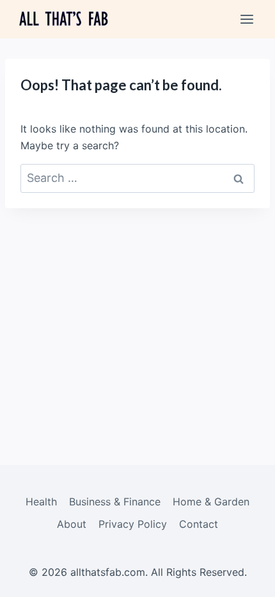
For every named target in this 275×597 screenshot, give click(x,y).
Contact (198, 524)
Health (41, 501)
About (71, 524)
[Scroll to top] (243, 578)
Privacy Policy (132, 524)
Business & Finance (115, 501)
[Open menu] (246, 19)
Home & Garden (211, 501)
